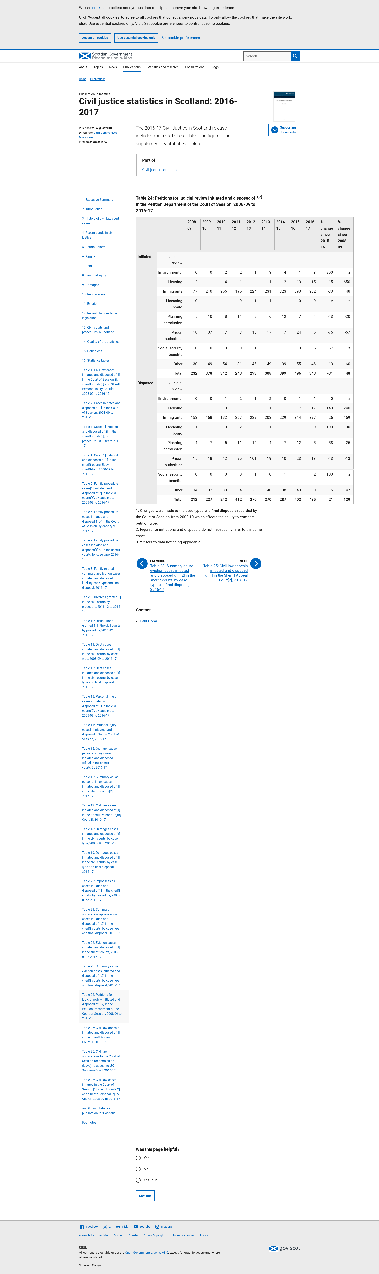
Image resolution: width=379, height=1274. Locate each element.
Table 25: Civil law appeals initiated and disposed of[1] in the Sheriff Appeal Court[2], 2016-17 (101, 1035)
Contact (119, 1235)
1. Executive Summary (97, 200)
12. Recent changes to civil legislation (100, 315)
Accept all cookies (95, 38)
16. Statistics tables (96, 360)
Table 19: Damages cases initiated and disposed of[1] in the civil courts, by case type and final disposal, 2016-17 (101, 862)
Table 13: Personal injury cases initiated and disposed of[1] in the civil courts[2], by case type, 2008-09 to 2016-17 (99, 706)
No (146, 1169)
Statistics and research (163, 67)
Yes (147, 1158)
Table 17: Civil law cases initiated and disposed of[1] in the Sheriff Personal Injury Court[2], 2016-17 (102, 812)
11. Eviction (90, 304)
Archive (103, 1235)
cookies (98, 8)
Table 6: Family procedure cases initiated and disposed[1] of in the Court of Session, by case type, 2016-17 (100, 521)
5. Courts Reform (94, 247)
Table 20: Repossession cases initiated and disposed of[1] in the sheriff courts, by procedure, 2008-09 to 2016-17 (101, 890)
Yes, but (150, 1180)
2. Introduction (92, 209)
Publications (132, 67)
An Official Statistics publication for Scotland (99, 1110)
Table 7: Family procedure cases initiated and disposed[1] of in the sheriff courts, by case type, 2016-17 (101, 550)
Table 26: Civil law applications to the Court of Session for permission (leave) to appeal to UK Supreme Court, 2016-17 (101, 1061)
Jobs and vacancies (182, 1235)
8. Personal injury (94, 275)
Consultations (194, 67)
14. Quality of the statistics (100, 341)
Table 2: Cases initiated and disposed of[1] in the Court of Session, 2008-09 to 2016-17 (101, 410)
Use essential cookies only (136, 38)
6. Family (88, 256)
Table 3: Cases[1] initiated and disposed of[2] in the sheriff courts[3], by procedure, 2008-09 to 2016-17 (101, 436)
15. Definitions (92, 351)
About (83, 67)
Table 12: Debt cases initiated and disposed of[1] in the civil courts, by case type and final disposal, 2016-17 (101, 677)
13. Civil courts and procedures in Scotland (98, 330)
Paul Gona (148, 621)
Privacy (204, 1235)
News (113, 67)
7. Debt (87, 266)
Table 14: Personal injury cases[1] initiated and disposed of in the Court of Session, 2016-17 (100, 732)
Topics (98, 67)
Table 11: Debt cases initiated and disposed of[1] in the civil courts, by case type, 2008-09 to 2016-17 (101, 652)
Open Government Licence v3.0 (146, 1252)
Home (82, 79)
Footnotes (89, 1122)
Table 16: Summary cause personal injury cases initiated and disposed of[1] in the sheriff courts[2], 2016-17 (101, 786)
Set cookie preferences (180, 37)
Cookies (134, 1235)
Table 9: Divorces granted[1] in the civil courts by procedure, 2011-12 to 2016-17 (101, 604)
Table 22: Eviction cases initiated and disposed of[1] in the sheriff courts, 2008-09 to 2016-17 (101, 950)
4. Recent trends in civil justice (98, 235)
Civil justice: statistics (160, 169)
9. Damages (90, 285)
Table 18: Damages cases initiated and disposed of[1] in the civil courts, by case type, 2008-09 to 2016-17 (101, 836)
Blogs (215, 67)
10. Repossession (94, 294)
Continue (145, 1196)
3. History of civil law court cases (100, 221)
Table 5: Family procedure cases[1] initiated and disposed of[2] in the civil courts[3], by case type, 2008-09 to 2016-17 (100, 493)
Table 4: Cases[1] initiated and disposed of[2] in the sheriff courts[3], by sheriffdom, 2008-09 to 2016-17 (100, 464)
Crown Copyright (154, 1235)
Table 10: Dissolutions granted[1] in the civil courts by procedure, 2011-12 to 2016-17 (101, 628)
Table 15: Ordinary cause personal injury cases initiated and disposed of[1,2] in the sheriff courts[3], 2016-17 (99, 758)
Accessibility (86, 1235)
